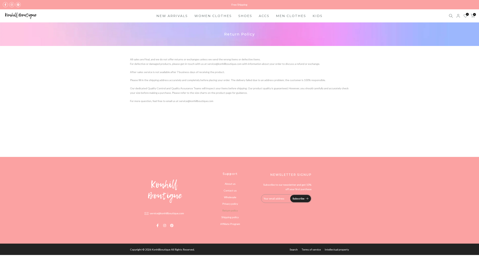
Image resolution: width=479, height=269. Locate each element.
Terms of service (311, 249)
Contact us (230, 190)
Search (294, 249)
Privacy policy (230, 203)
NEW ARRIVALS (172, 16)
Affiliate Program (230, 223)
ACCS (264, 16)
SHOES (245, 16)
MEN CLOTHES (291, 16)
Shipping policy (230, 217)
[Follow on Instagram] (11, 4)
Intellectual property (337, 249)
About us (230, 183)
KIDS (318, 16)
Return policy (230, 210)
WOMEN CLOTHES (213, 16)
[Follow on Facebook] (5, 4)
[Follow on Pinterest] (18, 4)
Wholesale (230, 197)
